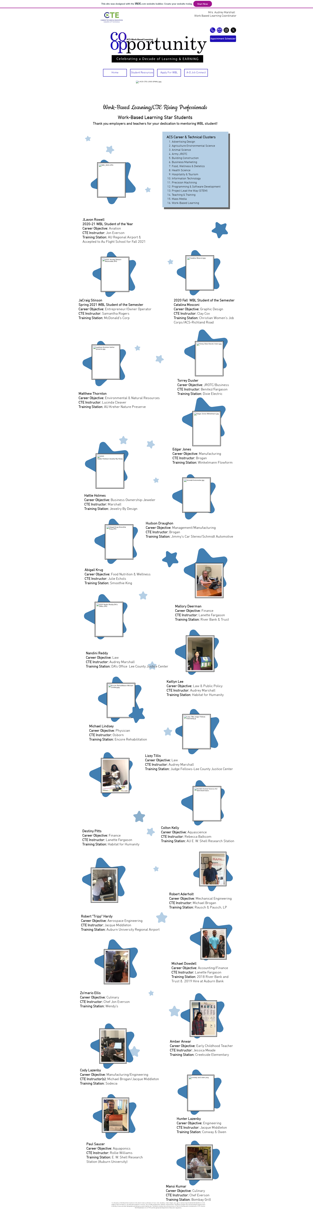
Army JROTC (179, 154)
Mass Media (179, 199)
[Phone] (212, 30)
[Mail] (219, 30)
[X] (233, 30)
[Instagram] (226, 30)
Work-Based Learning (185, 203)
